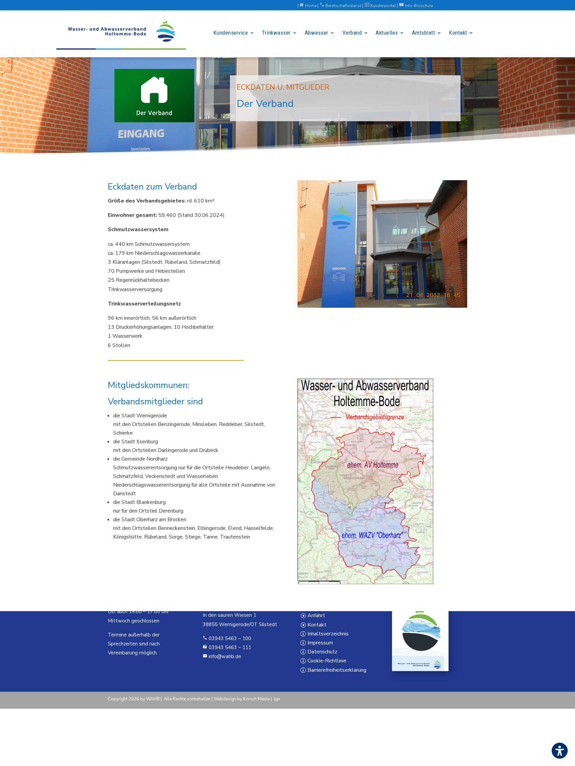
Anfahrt (316, 615)
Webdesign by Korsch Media (242, 699)
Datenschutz (322, 651)
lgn (277, 699)
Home (308, 5)
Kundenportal (381, 5)
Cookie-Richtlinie (326, 660)
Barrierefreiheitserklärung (336, 669)
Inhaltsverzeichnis (328, 633)
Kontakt (316, 624)
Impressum (320, 642)
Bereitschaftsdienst (341, 5)
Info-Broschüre (416, 5)
